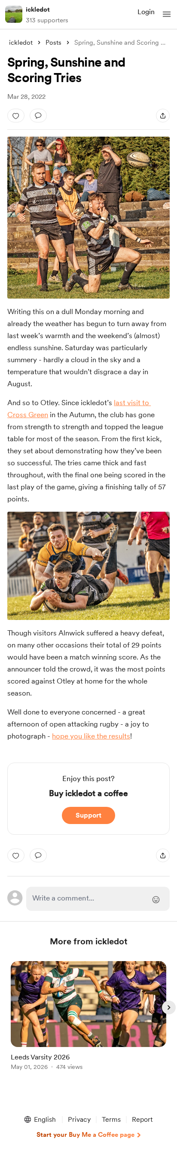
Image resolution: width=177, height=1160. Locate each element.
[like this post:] (15, 115)
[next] (169, 1007)
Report (142, 1119)
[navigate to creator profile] (13, 14)
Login (146, 12)
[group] (88, 1020)
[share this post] (163, 115)
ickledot (38, 9)
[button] (167, 14)
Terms (111, 1119)
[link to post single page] (88, 1017)
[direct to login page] (98, 899)
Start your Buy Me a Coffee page (85, 1135)
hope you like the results (91, 736)
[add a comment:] (38, 115)
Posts (53, 42)
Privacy (79, 1119)
